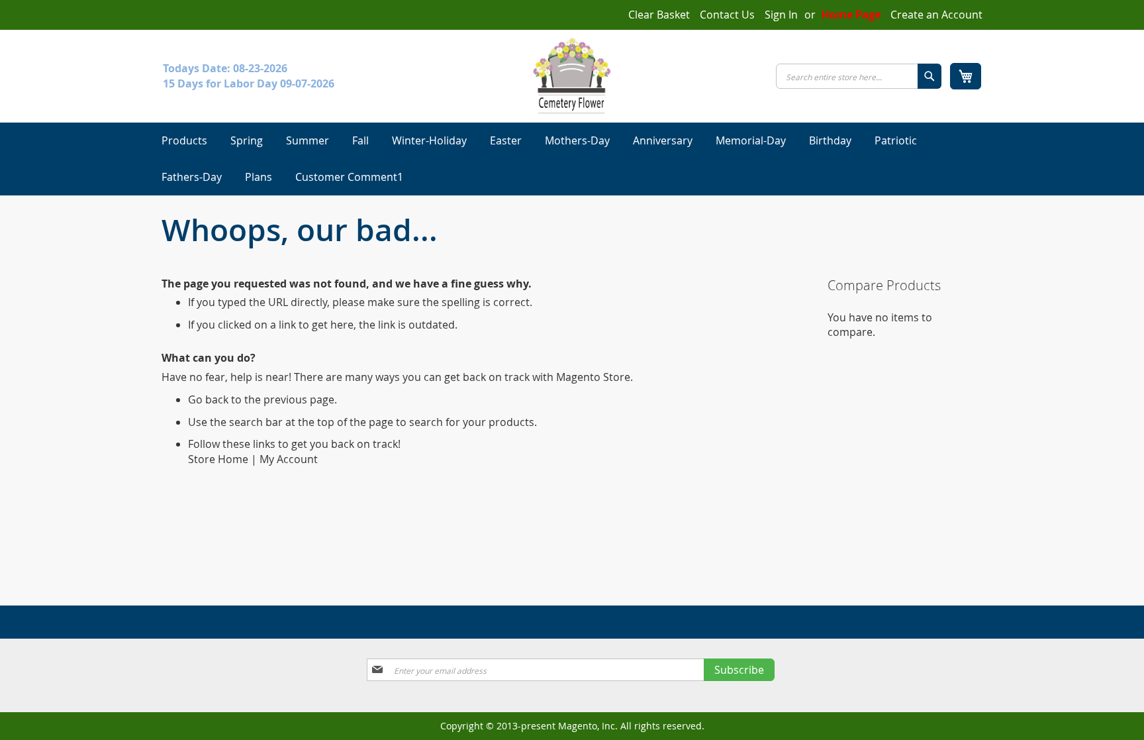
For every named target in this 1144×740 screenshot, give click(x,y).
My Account (289, 459)
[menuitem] (184, 141)
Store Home (218, 459)
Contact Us (727, 14)
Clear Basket (659, 14)
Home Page (851, 14)
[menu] (572, 159)
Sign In (781, 14)
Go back (208, 399)
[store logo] (572, 75)
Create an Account (936, 14)
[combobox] (858, 76)
